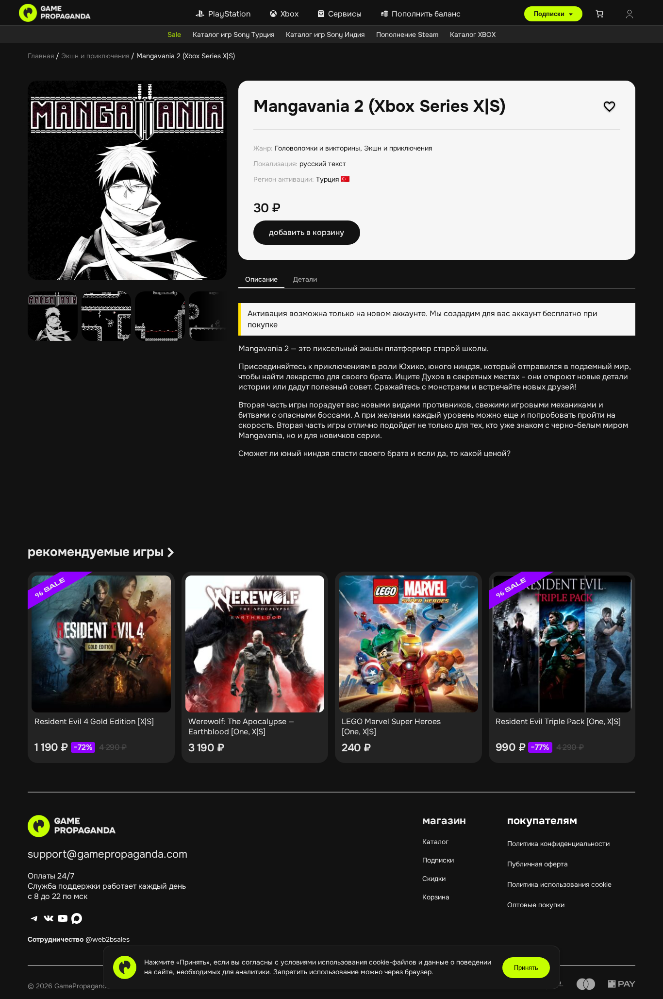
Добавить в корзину (306, 232)
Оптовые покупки (535, 904)
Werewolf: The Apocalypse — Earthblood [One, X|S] (241, 726)
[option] (107, 316)
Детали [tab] (305, 279)
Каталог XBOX (473, 34)
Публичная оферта (537, 864)
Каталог (435, 841)
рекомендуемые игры (96, 552)
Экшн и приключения (95, 55)
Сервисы (345, 14)
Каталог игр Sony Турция (233, 34)
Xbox (289, 14)
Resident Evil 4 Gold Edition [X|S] (94, 721)
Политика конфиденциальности (558, 843)
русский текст (322, 163)
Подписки (550, 13)
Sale (174, 34)
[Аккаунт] (629, 15)
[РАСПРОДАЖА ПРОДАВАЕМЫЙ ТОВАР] (101, 644)
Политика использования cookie (559, 884)
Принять (526, 967)
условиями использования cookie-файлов (349, 962)
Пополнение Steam (407, 34)
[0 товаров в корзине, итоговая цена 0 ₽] (601, 13)
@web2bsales (107, 939)
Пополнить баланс (426, 14)
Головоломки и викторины (317, 148)
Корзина (435, 897)
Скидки (434, 878)
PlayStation (229, 14)
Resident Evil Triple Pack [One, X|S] (558, 721)
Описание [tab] (261, 279)
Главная (41, 55)
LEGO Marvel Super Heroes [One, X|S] (391, 726)
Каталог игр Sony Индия (325, 34)
